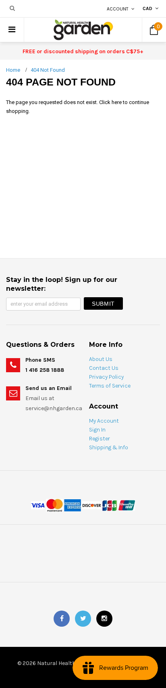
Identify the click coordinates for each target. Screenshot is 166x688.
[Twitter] (83, 619)
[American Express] (72, 505)
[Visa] (38, 505)
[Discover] (91, 505)
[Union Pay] (126, 505)
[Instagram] (104, 619)
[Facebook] (62, 619)
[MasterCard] (54, 505)
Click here (111, 102)
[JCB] (109, 505)
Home (13, 70)
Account (118, 9)
